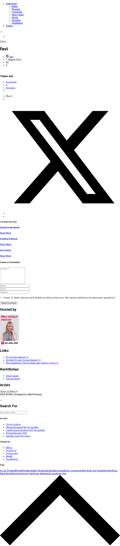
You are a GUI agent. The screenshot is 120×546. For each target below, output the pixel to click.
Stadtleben (17, 23)
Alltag (15, 6)
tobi (11, 57)
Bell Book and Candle (93, 470)
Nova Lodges (13, 424)
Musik (15, 17)
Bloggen (16, 9)
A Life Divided (7, 470)
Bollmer (108, 470)
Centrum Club (26, 473)
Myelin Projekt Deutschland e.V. (23, 360)
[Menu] (1, 31)
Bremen (15, 473)
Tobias (9, 25)
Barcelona (59, 470)
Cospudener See (57, 473)
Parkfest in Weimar (9, 239)
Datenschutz (13, 378)
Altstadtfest (21, 470)
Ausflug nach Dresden (18, 435)
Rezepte (16, 20)
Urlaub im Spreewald (9, 227)
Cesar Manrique (41, 473)
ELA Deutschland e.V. (17, 357)
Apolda (30, 470)
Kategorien (11, 3)
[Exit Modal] (1, 400)
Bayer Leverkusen (73, 470)
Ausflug (50, 470)
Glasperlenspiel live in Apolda (22, 427)
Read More (5, 233)
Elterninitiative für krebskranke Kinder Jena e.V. (32, 362)
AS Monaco (40, 470)
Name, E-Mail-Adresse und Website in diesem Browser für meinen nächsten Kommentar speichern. (59, 297)
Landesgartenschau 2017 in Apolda (25, 430)
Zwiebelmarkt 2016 (16, 433)
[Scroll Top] (60, 544)
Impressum (12, 375)
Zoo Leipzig (5, 250)
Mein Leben (18, 14)
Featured (11, 450)
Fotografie (17, 12)
